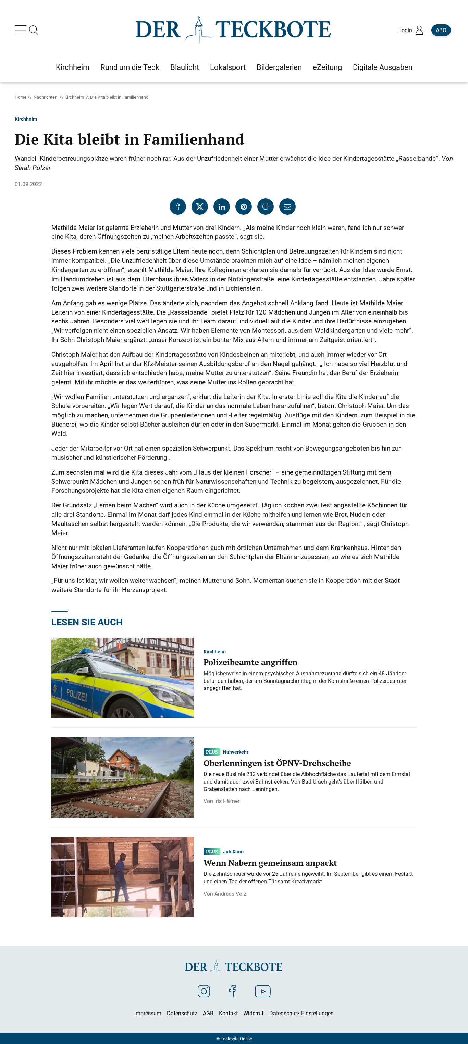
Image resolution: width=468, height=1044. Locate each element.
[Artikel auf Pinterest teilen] (243, 206)
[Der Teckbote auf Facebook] (232, 991)
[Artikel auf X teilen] (200, 206)
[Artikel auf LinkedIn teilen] (221, 206)
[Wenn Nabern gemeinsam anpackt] (122, 876)
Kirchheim (74, 97)
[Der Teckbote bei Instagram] (204, 991)
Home (20, 97)
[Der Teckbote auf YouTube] (263, 991)
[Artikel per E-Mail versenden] (287, 206)
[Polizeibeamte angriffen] (122, 677)
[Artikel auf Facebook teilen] (178, 206)
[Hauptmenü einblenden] (22, 30)
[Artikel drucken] (265, 206)
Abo (441, 30)
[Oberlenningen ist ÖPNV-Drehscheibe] (122, 777)
